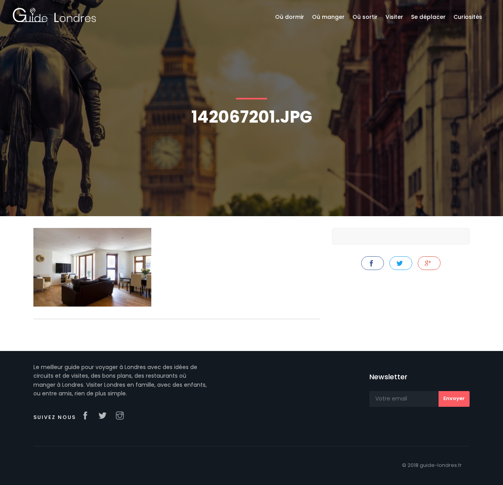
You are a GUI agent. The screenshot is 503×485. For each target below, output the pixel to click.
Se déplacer (428, 17)
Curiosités (467, 17)
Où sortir (365, 17)
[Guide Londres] (54, 14)
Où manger (328, 17)
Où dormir (289, 17)
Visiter (394, 17)
